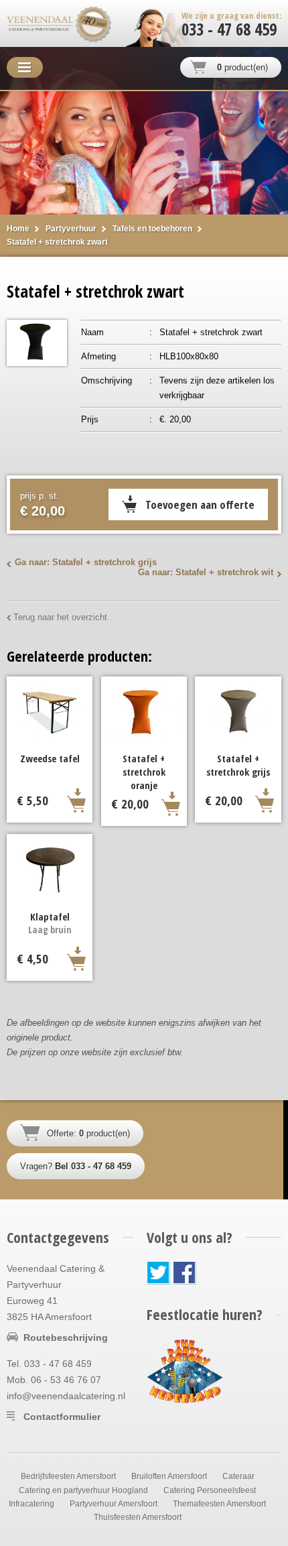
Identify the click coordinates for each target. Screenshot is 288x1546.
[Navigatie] (25, 67)
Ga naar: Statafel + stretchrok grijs (86, 562)
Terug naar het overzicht (60, 617)
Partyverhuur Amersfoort (113, 1503)
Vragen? (75, 1166)
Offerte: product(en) (88, 1133)
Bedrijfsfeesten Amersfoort (68, 1476)
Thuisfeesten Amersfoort (138, 1517)
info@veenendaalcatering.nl (66, 1395)
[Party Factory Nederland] (185, 1370)
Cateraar (238, 1476)
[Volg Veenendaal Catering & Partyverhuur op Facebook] (184, 1273)
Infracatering (31, 1503)
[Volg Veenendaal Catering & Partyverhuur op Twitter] (158, 1273)
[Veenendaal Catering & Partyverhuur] (40, 23)
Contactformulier (61, 1416)
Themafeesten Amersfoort (219, 1503)
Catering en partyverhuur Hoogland (83, 1490)
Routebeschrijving (65, 1337)
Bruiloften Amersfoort (169, 1476)
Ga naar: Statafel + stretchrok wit (205, 572)
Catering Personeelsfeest (209, 1490)
